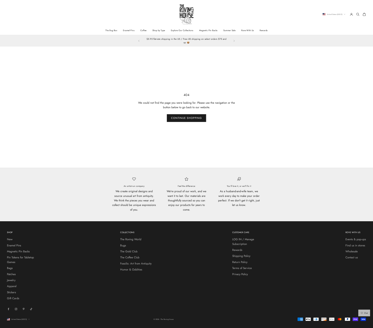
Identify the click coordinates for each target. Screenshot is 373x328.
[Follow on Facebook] (8, 309)
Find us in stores (355, 245)
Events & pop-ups (355, 239)
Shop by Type (158, 30)
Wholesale (351, 251)
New (10, 239)
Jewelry (11, 280)
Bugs (123, 245)
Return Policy (239, 262)
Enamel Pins (128, 30)
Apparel (11, 286)
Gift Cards (13, 298)
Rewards (264, 30)
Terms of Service (242, 268)
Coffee (143, 30)
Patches (11, 274)
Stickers (11, 292)
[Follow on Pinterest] (23, 309)
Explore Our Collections (182, 30)
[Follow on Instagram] (16, 309)
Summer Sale (229, 30)
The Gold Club (129, 251)
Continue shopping (186, 118)
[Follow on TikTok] (31, 309)
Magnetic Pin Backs (208, 30)
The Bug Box (111, 30)
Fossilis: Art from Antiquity (136, 263)
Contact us (351, 257)
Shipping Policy (241, 256)
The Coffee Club (129, 257)
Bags (10, 268)
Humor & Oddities (131, 269)
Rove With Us (247, 30)
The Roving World (130, 239)
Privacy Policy (240, 274)
